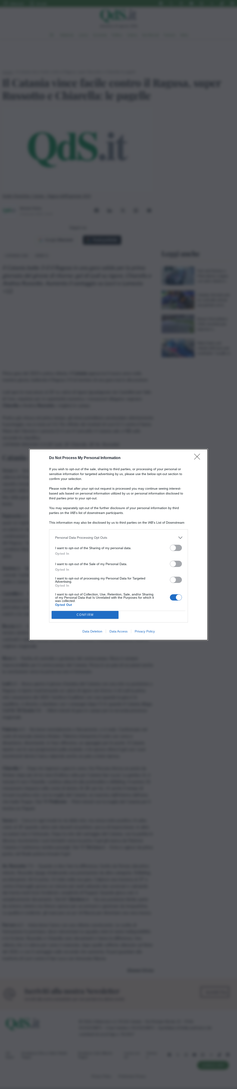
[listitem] (118, 537)
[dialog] (118, 544)
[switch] (176, 548)
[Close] (198, 458)
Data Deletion (92, 631)
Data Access (118, 631)
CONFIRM (85, 614)
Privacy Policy (145, 631)
